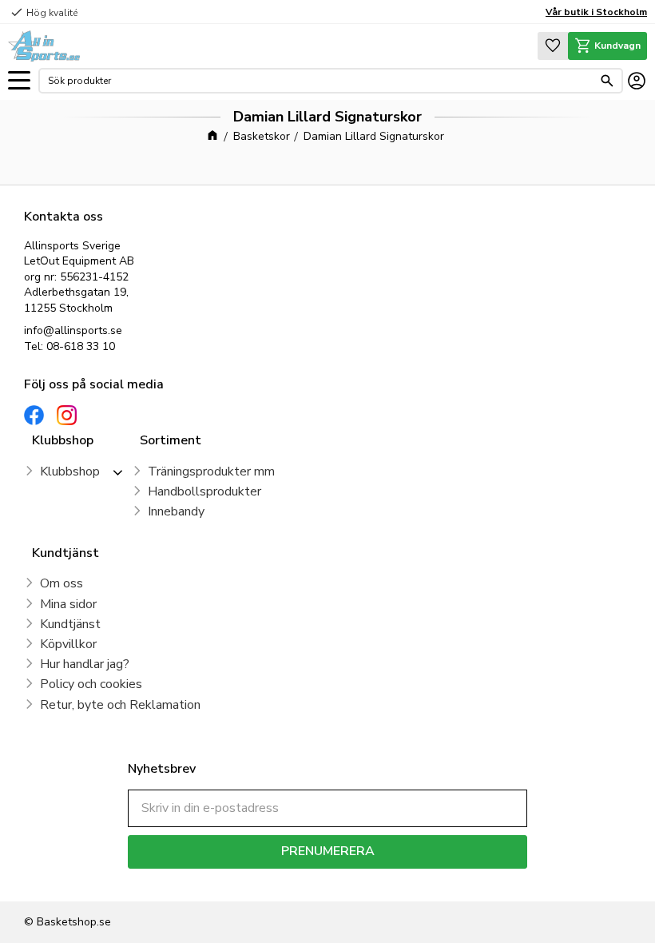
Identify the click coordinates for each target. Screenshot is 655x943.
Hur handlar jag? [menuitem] (84, 664)
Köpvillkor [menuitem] (68, 644)
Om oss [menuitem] (61, 583)
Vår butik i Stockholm (596, 12)
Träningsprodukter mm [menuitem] (211, 471)
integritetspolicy (384, 880)
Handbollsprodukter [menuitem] (204, 491)
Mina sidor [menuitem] (68, 604)
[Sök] (607, 81)
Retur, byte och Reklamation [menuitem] (120, 705)
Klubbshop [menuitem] (70, 471)
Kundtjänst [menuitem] (70, 624)
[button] (19, 81)
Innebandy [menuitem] (176, 511)
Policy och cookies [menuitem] (91, 684)
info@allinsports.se (73, 330)
